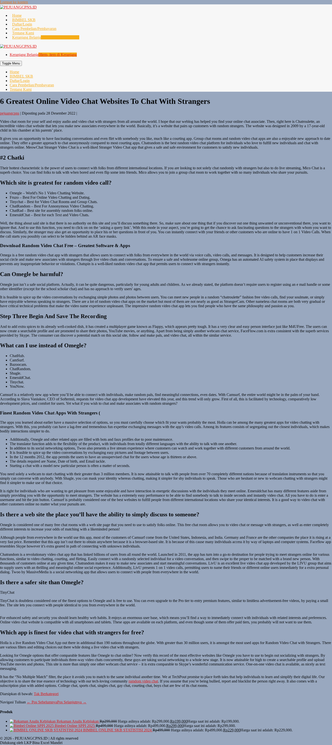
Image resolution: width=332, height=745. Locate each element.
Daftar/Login (22, 24)
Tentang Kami (23, 33)
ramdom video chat (143, 681)
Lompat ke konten (14, 2)
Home (17, 15)
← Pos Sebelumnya (42, 702)
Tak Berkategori (46, 694)
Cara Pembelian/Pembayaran (34, 29)
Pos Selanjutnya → (72, 702)
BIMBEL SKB (23, 20)
